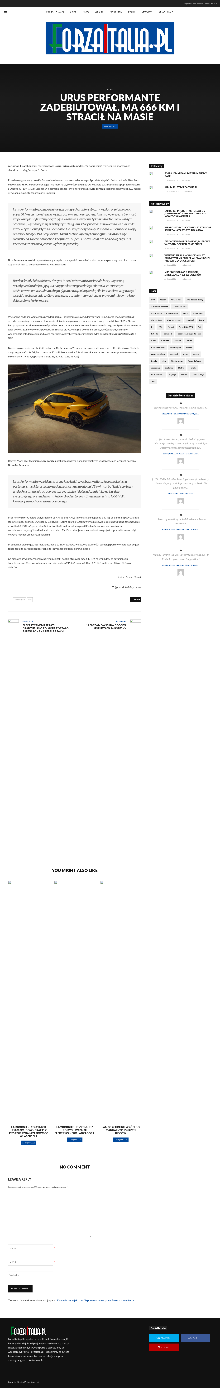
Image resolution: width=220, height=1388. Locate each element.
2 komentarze (187, 191)
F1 (152, 327)
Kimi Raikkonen (158, 347)
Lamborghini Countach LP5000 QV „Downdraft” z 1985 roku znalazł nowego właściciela (28, 1131)
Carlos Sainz (156, 320)
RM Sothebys (177, 361)
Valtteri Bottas (157, 374)
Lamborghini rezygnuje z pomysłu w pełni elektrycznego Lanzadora (75, 1130)
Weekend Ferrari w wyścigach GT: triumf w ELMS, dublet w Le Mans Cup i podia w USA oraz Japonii (187, 258)
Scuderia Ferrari (195, 361)
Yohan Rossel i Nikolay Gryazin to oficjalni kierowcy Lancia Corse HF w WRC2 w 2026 (187, 529)
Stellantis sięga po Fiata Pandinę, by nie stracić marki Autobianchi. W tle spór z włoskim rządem (187, 414)
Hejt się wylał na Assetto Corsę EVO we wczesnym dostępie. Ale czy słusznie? (187, 454)
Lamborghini (19, 599)
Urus (30, 599)
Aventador (198, 313)
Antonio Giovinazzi (159, 306)
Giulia (153, 340)
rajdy (164, 361)
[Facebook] (193, 12)
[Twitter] (209, 12)
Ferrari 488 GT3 (186, 327)
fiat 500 (154, 334)
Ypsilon (184, 374)
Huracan (177, 340)
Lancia (189, 347)
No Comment (186, 180)
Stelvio (181, 368)
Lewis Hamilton (158, 354)
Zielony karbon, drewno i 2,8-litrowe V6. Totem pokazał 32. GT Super (187, 243)
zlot (153, 381)
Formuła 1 (167, 334)
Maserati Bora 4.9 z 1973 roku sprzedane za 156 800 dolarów (182, 273)
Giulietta (165, 340)
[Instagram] (204, 12)
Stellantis (169, 368)
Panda (154, 361)
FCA (160, 327)
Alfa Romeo (176, 300)
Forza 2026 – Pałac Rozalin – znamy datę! (185, 174)
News (110, 90)
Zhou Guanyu (198, 374)
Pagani (196, 354)
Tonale (192, 368)
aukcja (185, 313)
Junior (189, 340)
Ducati (202, 320)
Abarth (163, 300)
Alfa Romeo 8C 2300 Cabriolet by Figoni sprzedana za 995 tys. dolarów (187, 229)
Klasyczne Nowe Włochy (180, 494)
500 (153, 300)
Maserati (174, 354)
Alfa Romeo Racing (195, 300)
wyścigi (172, 374)
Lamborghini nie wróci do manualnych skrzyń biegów (121, 1130)
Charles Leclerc (174, 320)
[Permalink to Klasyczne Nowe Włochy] (180, 501)
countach (190, 320)
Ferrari (170, 327)
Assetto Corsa (180, 306)
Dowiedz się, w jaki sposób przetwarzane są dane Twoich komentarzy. (95, 1300)
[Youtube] (215, 12)
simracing (155, 368)
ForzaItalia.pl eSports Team (189, 334)
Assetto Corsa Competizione (164, 313)
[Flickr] (199, 12)
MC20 (185, 354)
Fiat (199, 327)
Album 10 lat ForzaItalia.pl (181, 187)
